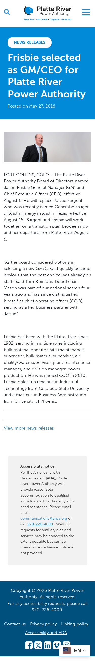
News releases (29, 42)
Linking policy (74, 623)
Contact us (15, 623)
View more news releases (29, 428)
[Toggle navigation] (86, 12)
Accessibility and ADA (46, 632)
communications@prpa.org (43, 518)
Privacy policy (43, 623)
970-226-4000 (40, 524)
